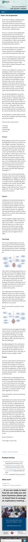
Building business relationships (14, 465)
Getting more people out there (14, 461)
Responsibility (22, 538)
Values (7, 474)
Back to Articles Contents (10, 452)
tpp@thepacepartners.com (14, 525)
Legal (1, 538)
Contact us (6, 483)
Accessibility (8, 538)
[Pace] (6, 2)
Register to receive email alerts (12, 485)
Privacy (15, 538)
